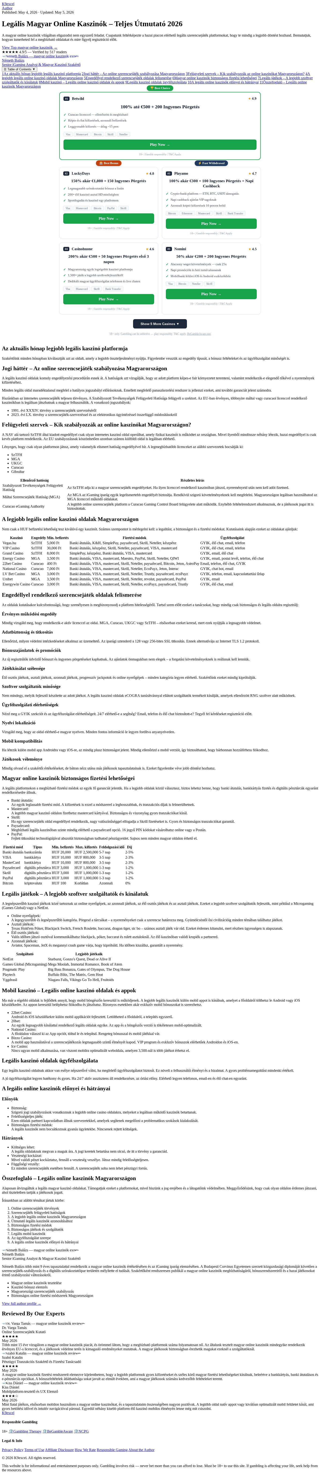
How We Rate (85, 1450)
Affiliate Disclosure (59, 1450)
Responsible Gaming (112, 1450)
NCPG (81, 1431)
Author (7, 8)
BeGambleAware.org (199, 334)
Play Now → (160, 145)
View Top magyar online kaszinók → (29, 47)
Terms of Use (34, 1450)
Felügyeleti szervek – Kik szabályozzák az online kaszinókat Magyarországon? (245, 74)
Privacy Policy (12, 1450)
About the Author (141, 1450)
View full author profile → (21, 1304)
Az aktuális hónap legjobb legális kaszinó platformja (41, 74)
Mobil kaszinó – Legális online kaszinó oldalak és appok (81, 82)
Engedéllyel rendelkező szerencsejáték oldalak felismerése (127, 78)
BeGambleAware (57, 1431)
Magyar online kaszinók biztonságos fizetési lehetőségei (214, 78)
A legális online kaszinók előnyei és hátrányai (223, 82)
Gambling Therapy (25, 1431)
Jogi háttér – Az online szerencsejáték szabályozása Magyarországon (133, 74)
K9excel (8, 4)
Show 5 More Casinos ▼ (160, 324)
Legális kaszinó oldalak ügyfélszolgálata (156, 82)
